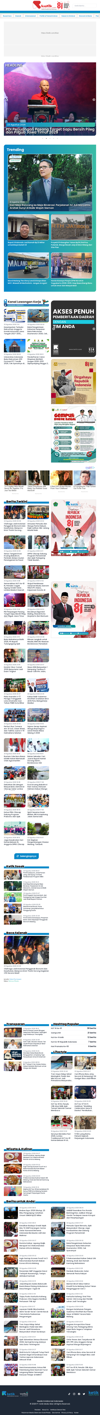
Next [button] (93, 99)
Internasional (30, 16)
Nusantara (7, 16)
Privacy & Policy (67, 1413)
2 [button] (46, 138)
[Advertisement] (50, 38)
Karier (76, 1413)
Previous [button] (6, 99)
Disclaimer (56, 1413)
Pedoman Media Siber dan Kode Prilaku (36, 1413)
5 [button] (57, 138)
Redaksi (38, 1410)
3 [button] (50, 138)
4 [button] (53, 138)
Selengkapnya (28, 856)
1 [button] (42, 138)
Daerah (18, 16)
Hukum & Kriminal (68, 16)
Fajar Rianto (15, 157)
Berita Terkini (16, 502)
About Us (45, 1410)
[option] (50, 99)
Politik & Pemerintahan (49, 16)
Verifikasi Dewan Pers (57, 1410)
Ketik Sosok (15, 161)
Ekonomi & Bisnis (85, 16)
